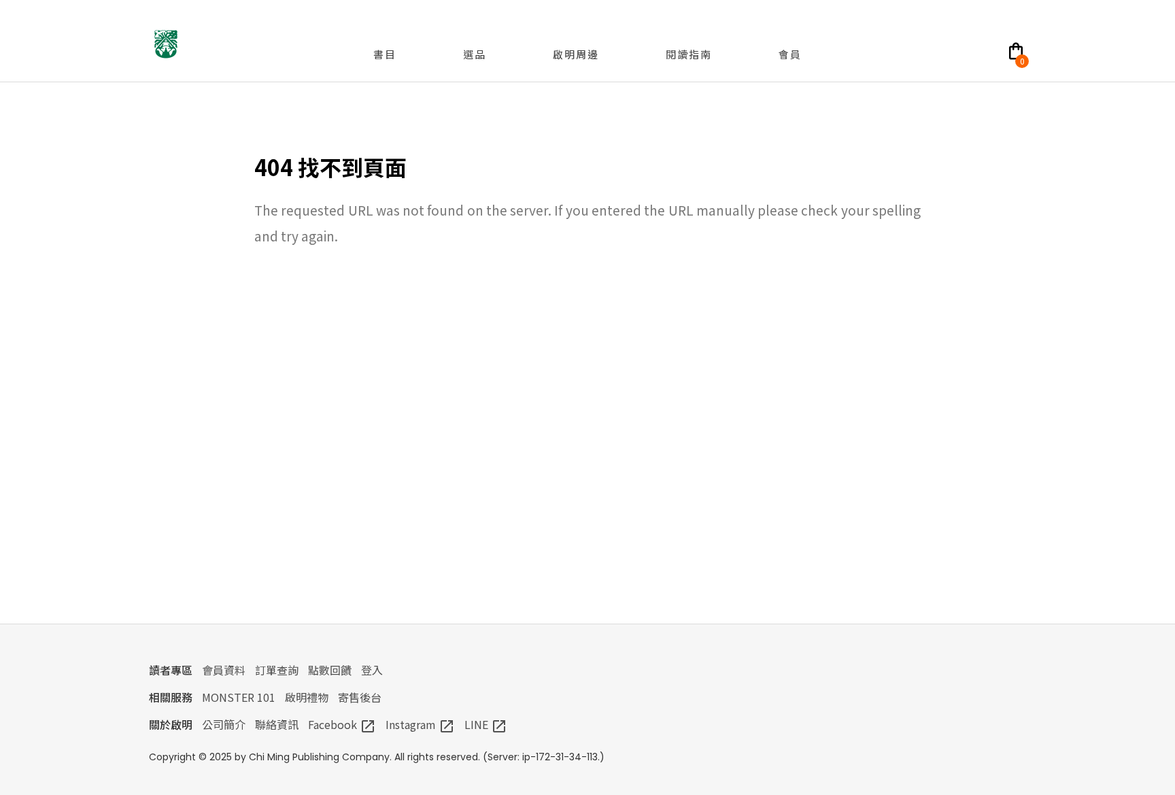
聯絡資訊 (277, 724)
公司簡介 (223, 724)
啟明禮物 (306, 697)
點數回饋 (330, 670)
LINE (485, 724)
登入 (372, 670)
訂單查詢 (277, 670)
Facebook (342, 724)
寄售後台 (359, 697)
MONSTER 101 (238, 697)
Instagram (420, 724)
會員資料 (223, 670)
